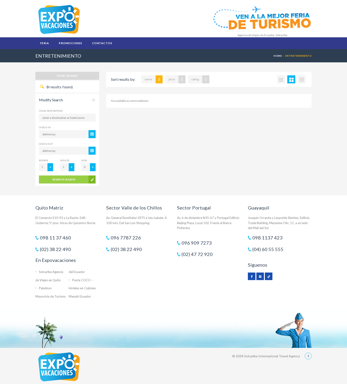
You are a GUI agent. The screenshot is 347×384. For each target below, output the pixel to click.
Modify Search (51, 100)
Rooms (43, 160)
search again (63, 179)
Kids (84, 160)
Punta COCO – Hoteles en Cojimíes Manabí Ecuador (82, 288)
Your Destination (51, 110)
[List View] (281, 79)
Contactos (102, 43)
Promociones (70, 43)
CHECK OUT (46, 143)
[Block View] (302, 79)
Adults (64, 160)
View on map (67, 75)
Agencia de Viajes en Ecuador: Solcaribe (262, 35)
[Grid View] (291, 79)
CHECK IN (45, 127)
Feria (44, 43)
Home (278, 55)
